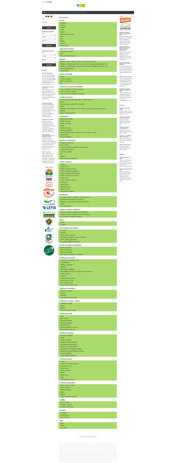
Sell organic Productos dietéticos (86, 446)
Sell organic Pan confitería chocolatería (71, 445)
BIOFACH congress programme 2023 (124, 128)
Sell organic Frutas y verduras (88, 444)
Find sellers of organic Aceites (104, 451)
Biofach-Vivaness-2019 (125, 144)
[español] (51, 16)
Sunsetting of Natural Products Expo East (125, 117)
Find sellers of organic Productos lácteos (85, 456)
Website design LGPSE (82, 437)
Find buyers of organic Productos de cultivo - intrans (77, 461)
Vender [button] (54, 12)
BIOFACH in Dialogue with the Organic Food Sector (125, 33)
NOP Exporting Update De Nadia (126, 169)
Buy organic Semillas (81, 451)
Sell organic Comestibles (67, 444)
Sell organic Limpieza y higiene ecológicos (108, 444)
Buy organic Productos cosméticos (72, 450)
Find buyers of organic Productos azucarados (105, 460)
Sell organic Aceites (62, 443)
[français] (49, 16)
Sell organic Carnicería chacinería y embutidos (102, 443)
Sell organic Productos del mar (75, 446)
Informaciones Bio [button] (65, 12)
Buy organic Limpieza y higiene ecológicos (70, 449)
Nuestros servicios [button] (81, 12)
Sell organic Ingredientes (97, 444)
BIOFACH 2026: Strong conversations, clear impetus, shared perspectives (125, 48)
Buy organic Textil (95, 451)
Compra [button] (49, 12)
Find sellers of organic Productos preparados (100, 456)
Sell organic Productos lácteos (97, 446)
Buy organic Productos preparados (71, 451)
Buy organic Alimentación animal (89, 447)
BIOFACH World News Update (125, 109)
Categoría (44, 40)
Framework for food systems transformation (48, 104)
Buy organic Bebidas (98, 447)
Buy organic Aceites (80, 447)
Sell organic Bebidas (80, 443)
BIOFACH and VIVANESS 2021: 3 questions (125, 136)
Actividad (44, 36)
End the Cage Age (46, 152)
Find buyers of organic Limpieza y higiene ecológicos (103, 459)
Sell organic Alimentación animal (71, 443)
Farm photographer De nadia (125, 158)
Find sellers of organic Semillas (112, 456)
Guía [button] (58, 12)
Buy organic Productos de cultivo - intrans (84, 450)
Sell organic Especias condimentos (77, 444)
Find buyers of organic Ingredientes (88, 459)
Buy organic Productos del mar (97, 450)
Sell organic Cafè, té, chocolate (89, 443)
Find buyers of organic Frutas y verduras (76, 459)
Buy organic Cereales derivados (76, 448)
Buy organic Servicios (88, 451)
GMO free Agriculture (47, 73)
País (43, 33)
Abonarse (73, 12)
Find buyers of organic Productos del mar (92, 461)
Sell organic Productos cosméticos (109, 445)
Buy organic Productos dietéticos (107, 450)
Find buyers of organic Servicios (100, 462)
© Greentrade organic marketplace (88, 436)
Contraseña (44, 22)
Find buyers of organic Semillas (89, 462)
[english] (46, 16)
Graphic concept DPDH (94, 437)
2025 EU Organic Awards (125, 76)
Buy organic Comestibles (86, 448)
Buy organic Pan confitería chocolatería (91, 449)
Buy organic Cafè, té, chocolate (107, 447)
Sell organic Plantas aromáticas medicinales (84, 445)
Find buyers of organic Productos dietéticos (105, 461)
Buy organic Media (81, 449)
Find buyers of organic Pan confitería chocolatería (71, 460)
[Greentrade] (42, 4)
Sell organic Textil (73, 447)
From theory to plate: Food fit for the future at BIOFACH (125, 63)
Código (43, 18)
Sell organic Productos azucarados (97, 445)
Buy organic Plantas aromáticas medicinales (105, 449)
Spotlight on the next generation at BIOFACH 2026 (125, 90)
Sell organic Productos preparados (107, 446)
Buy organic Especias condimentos (96, 448)
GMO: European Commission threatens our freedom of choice (48, 135)
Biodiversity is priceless (48, 119)
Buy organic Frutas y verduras (107, 448)
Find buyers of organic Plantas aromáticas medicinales (88, 460)
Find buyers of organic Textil (110, 462)
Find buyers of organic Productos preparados (77, 462)
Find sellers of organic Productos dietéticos (71, 456)
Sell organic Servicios (66, 447)
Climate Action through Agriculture (47, 87)
